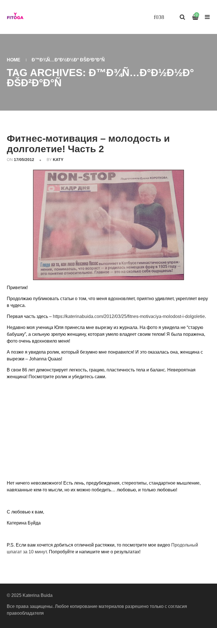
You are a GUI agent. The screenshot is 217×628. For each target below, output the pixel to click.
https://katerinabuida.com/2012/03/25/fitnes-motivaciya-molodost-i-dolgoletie (129, 316)
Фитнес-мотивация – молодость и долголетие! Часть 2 (88, 143)
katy (58, 159)
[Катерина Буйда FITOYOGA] (15, 16)
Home (13, 59)
